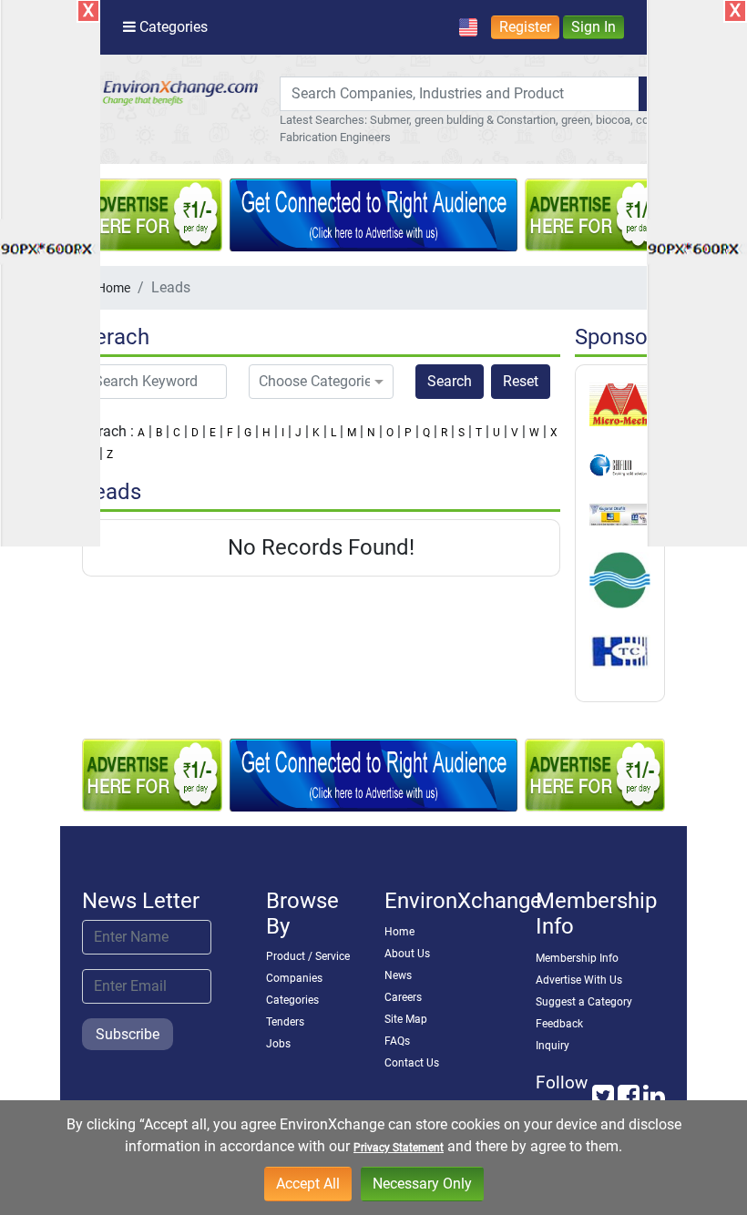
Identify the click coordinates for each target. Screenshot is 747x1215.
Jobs (278, 1043)
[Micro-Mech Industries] (620, 403)
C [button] (176, 432)
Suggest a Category (584, 1001)
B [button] (159, 432)
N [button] (371, 432)
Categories (292, 1000)
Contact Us (411, 1063)
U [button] (496, 432)
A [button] (141, 432)
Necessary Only (422, 1183)
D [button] (195, 432)
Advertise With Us (579, 980)
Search (449, 381)
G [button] (247, 432)
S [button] (461, 432)
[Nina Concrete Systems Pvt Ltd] (620, 513)
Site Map (405, 1019)
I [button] (282, 432)
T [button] (479, 432)
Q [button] (426, 432)
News (398, 975)
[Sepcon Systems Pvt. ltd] (620, 579)
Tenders (285, 1022)
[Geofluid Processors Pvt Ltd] (620, 464)
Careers (403, 997)
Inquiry (552, 1045)
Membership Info (577, 958)
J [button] (298, 432)
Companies (294, 978)
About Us (407, 953)
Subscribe (127, 1034)
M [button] (351, 432)
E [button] (213, 432)
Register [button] (525, 27)
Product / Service (308, 956)
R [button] (444, 432)
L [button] (333, 432)
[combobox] (460, 94)
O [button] (390, 432)
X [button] (554, 432)
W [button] (534, 432)
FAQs (397, 1041)
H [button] (266, 432)
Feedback (559, 1023)
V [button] (514, 432)
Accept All (308, 1183)
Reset (520, 381)
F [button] (230, 432)
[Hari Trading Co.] (620, 651)
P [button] (408, 432)
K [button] (316, 432)
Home (113, 288)
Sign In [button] (593, 27)
